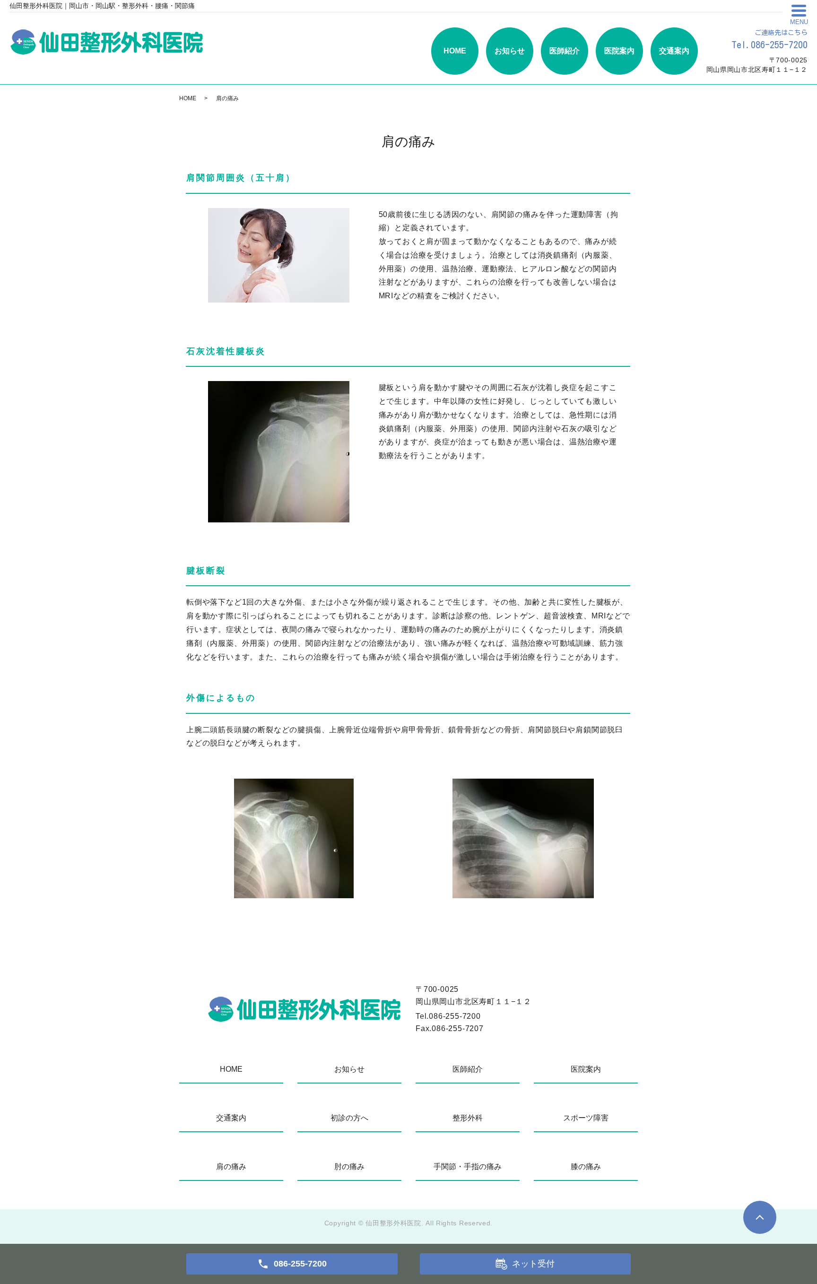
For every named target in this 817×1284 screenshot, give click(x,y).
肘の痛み (349, 1167)
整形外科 (467, 1118)
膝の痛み (586, 1167)
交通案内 (674, 51)
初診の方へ (349, 1118)
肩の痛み (231, 1167)
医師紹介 (564, 51)
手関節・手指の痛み (468, 1167)
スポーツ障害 (585, 1118)
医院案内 (619, 51)
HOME (454, 51)
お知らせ (510, 51)
